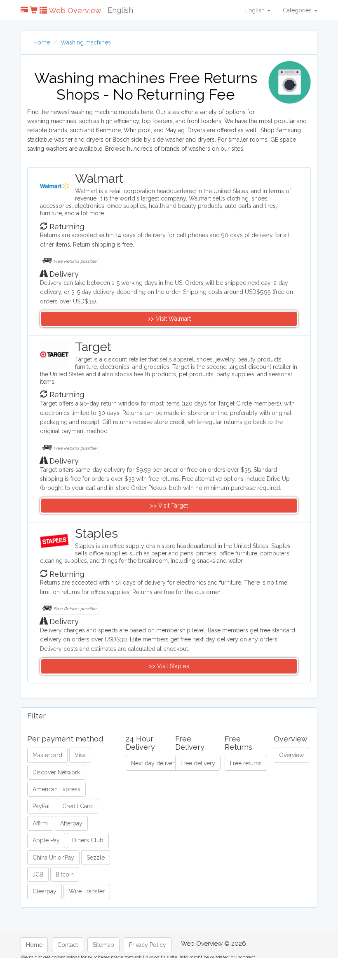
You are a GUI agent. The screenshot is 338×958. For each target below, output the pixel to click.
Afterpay (71, 823)
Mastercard (47, 755)
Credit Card (77, 806)
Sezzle (96, 857)
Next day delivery (154, 763)
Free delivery (198, 763)
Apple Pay (46, 840)
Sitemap (103, 945)
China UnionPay (53, 857)
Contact (67, 945)
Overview (291, 755)
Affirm (40, 823)
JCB (38, 874)
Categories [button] (298, 10)
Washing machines (86, 42)
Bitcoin (65, 874)
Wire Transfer (87, 891)
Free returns (246, 763)
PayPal (41, 806)
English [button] (255, 10)
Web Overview (74, 10)
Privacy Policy (147, 945)
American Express (56, 789)
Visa (80, 755)
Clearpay (44, 891)
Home (41, 42)
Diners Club (87, 840)
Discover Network (56, 772)
